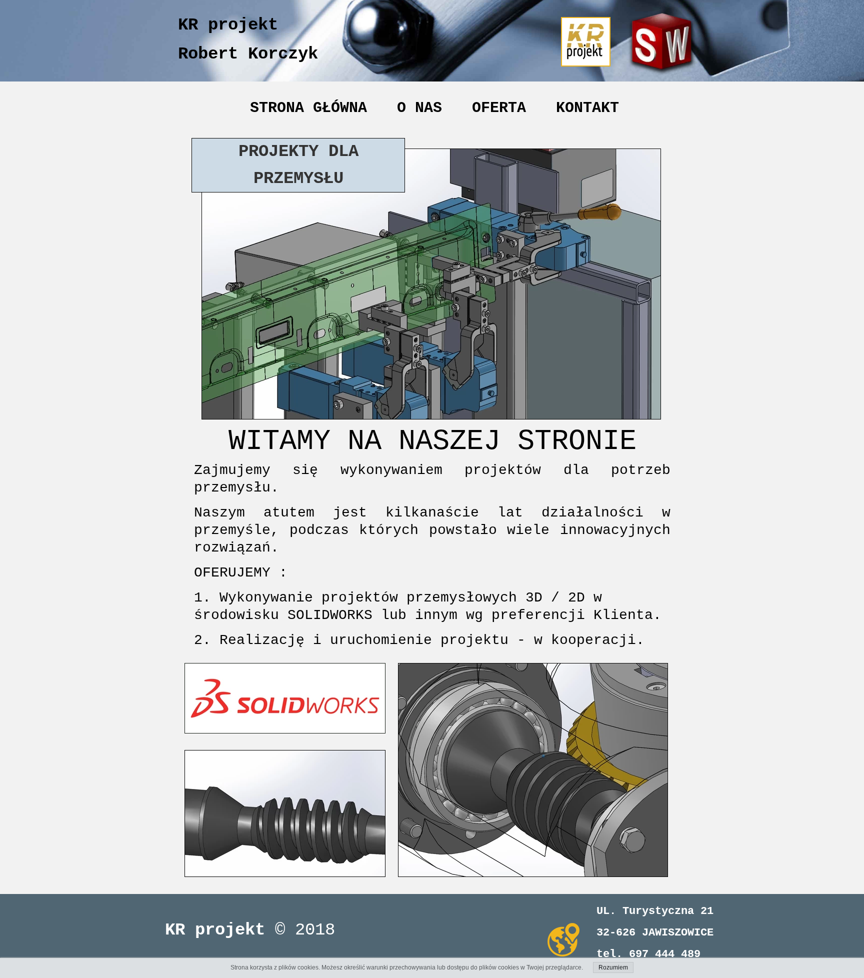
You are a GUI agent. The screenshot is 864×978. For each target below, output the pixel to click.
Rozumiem (613, 967)
